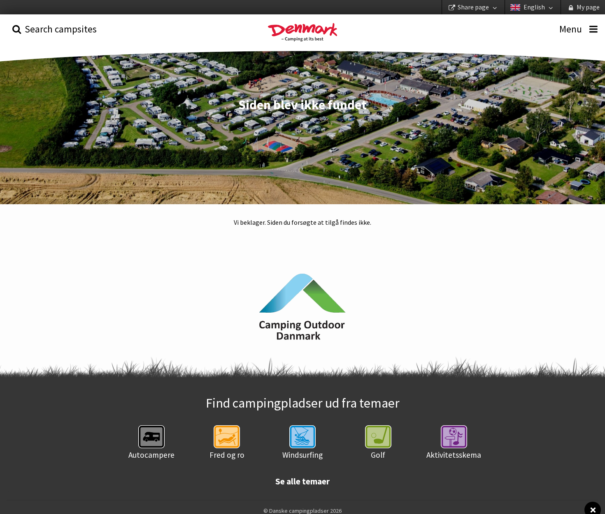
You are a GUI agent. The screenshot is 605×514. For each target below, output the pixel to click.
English (534, 7)
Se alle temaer (302, 481)
